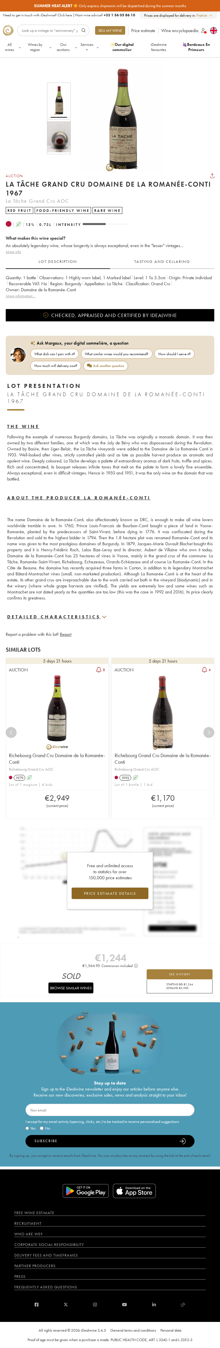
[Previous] (11, 732)
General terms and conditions (133, 1330)
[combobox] (205, 15)
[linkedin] (154, 1305)
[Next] (208, 732)
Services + (86, 47)
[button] (118, 118)
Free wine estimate (34, 1212)
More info (13, 251)
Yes (33, 1128)
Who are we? (28, 1233)
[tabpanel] (110, 286)
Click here (65, 15)
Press (19, 1276)
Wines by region (35, 47)
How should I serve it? (174, 353)
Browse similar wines (71, 988)
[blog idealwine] (183, 1305)
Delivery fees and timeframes (46, 1255)
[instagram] (95, 1305)
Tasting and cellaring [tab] (162, 261)
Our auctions (63, 47)
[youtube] (124, 1305)
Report (65, 634)
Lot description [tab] (58, 261)
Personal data (170, 1330)
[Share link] (212, 175)
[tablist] (110, 262)
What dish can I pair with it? (54, 353)
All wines (9, 47)
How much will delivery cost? (55, 365)
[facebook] (36, 1305)
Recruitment (28, 1223)
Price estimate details (110, 893)
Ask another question (108, 365)
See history (179, 974)
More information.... (21, 295)
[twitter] (66, 1305)
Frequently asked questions (45, 1287)
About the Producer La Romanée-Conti (79, 498)
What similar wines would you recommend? (116, 353)
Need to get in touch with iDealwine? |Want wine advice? (69, 15)
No (47, 1128)
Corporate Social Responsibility (49, 1244)
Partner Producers (35, 1265)
